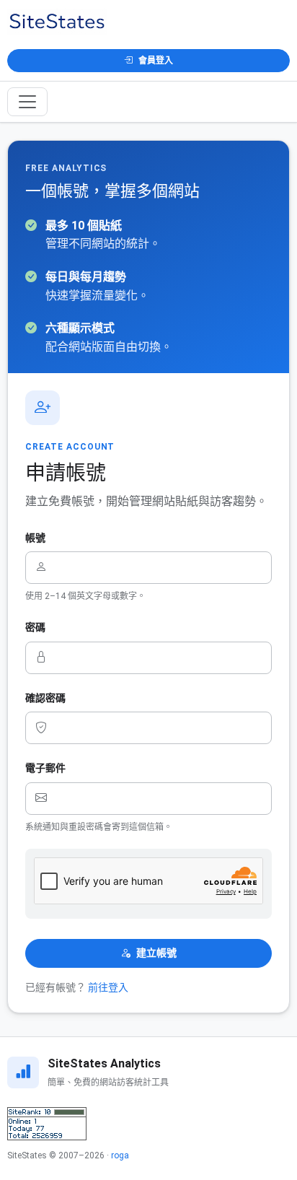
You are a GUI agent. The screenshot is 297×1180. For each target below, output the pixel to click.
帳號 (35, 537)
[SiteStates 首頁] (57, 22)
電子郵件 (45, 768)
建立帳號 (156, 952)
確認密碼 (45, 698)
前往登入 (108, 987)
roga (120, 1155)
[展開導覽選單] (27, 101)
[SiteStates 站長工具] (47, 1123)
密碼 (35, 627)
